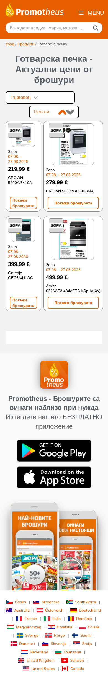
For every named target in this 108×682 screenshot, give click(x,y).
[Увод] (35, 9)
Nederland (39, 652)
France (30, 618)
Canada (77, 668)
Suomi (85, 635)
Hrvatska (64, 627)
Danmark (27, 643)
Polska (93, 627)
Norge (59, 635)
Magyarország (28, 627)
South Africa (85, 602)
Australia (22, 610)
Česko (20, 602)
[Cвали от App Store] (54, 477)
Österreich (54, 610)
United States (43, 668)
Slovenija (58, 643)
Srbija (87, 643)
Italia (56, 618)
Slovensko (51, 602)
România (84, 618)
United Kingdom (41, 660)
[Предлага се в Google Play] (54, 450)
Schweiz (77, 660)
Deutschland (90, 610)
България (72, 652)
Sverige (31, 635)
